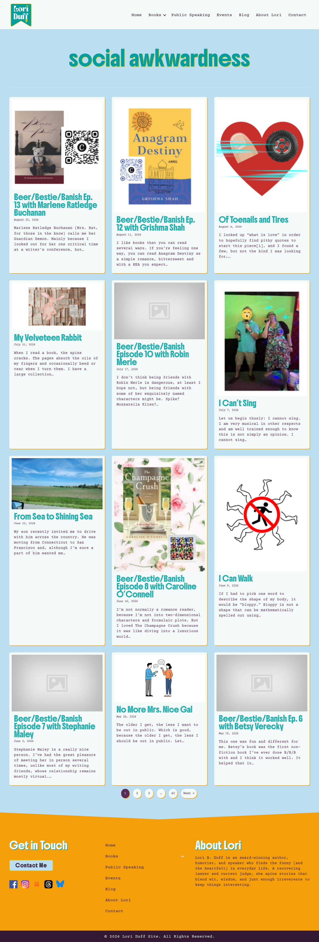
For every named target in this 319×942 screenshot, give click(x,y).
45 (173, 793)
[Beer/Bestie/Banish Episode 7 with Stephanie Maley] (57, 718)
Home (136, 15)
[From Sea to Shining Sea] (57, 550)
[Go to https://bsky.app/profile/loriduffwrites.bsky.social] (60, 883)
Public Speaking (190, 15)
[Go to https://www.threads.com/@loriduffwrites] (48, 884)
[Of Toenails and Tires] (262, 185)
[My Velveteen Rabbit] (57, 364)
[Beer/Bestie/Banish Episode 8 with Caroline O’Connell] (159, 550)
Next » (189, 793)
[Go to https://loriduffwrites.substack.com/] (37, 884)
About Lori (269, 15)
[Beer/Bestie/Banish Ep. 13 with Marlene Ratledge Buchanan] (57, 185)
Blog (244, 15)
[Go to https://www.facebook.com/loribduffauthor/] (13, 884)
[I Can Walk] (262, 550)
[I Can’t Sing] (262, 364)
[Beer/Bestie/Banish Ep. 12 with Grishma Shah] (159, 185)
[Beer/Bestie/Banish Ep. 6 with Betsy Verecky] (262, 718)
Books (155, 15)
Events (224, 15)
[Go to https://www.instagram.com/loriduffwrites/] (25, 884)
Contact (297, 15)
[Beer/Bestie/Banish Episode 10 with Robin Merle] (159, 364)
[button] (164, 15)
